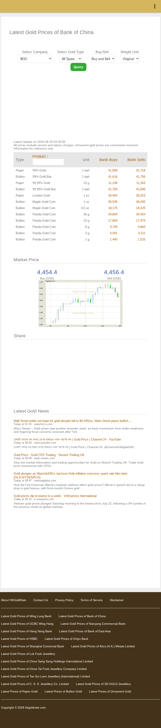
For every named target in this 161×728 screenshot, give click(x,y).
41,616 (112, 176)
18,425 (140, 208)
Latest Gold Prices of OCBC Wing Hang (27, 623)
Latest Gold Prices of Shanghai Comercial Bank (32, 646)
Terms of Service (91, 600)
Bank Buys (108, 160)
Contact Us (40, 600)
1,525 (141, 239)
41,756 (140, 176)
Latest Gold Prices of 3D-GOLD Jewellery (103, 684)
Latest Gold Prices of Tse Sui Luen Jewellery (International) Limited (45, 676)
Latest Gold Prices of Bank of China (82, 616)
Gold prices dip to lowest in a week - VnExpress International (55, 496)
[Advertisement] (80, 108)
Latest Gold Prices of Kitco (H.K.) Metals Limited (103, 646)
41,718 (140, 170)
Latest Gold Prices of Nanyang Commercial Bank (93, 623)
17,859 (112, 220)
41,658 (112, 170)
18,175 (112, 208)
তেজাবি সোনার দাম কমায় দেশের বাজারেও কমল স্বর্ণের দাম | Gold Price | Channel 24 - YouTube (67, 439)
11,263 (140, 183)
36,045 (140, 201)
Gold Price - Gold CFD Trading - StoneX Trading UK (49, 455)
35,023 (140, 195)
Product (38, 156)
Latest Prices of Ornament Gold (110, 691)
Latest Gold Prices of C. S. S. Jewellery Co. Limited (35, 684)
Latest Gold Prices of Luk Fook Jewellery (28, 653)
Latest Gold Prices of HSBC (19, 638)
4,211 (141, 233)
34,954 (140, 214)
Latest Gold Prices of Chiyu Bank (66, 638)
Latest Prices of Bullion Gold (63, 691)
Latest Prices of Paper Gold (19, 691)
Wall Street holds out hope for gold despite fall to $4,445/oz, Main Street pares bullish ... (73, 421)
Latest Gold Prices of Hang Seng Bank (26, 631)
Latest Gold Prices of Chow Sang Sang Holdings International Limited (47, 661)
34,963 (112, 195)
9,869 (141, 227)
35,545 (112, 201)
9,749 (113, 227)
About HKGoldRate (13, 600)
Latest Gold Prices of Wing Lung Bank (26, 616)
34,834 (112, 214)
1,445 (113, 239)
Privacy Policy (64, 600)
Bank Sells (136, 160)
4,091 (113, 233)
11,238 (112, 183)
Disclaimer (117, 600)
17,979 (140, 220)
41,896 (140, 189)
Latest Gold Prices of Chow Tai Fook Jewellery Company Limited (44, 669)
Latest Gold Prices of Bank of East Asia (85, 631)
